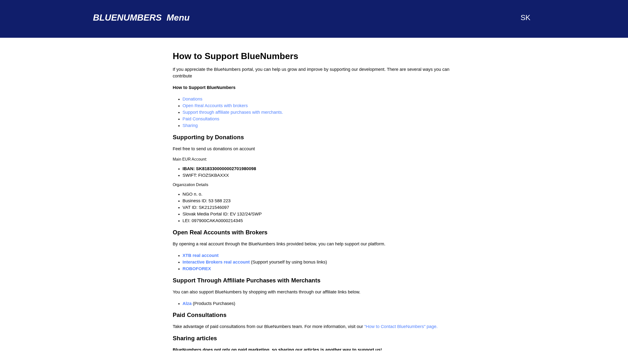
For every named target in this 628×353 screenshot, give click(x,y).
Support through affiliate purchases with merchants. (233, 112)
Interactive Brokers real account (217, 262)
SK (525, 17)
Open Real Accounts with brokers (215, 105)
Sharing (190, 125)
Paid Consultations (201, 118)
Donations (192, 99)
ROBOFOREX (197, 268)
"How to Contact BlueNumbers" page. (401, 326)
